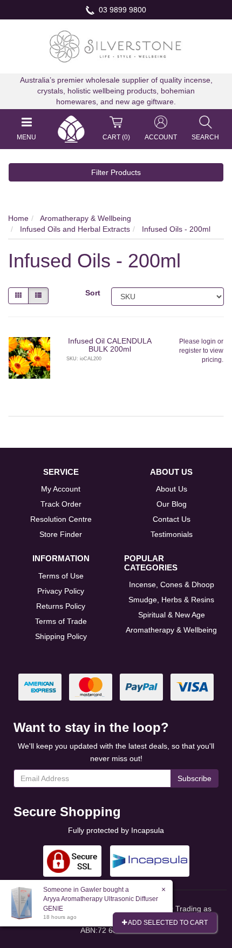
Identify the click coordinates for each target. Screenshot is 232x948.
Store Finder (60, 534)
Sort (92, 292)
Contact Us (171, 519)
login (208, 341)
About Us (171, 489)
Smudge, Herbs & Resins (171, 599)
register (190, 350)
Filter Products (116, 172)
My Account (60, 489)
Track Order (60, 504)
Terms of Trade (61, 621)
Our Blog (171, 504)
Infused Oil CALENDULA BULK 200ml (110, 345)
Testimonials (172, 534)
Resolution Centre (61, 519)
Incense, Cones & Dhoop (171, 584)
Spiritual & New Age (171, 614)
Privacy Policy (60, 591)
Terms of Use (61, 576)
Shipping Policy (61, 636)
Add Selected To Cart (167, 922)
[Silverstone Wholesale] (116, 46)
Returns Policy (60, 606)
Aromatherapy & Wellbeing (171, 630)
